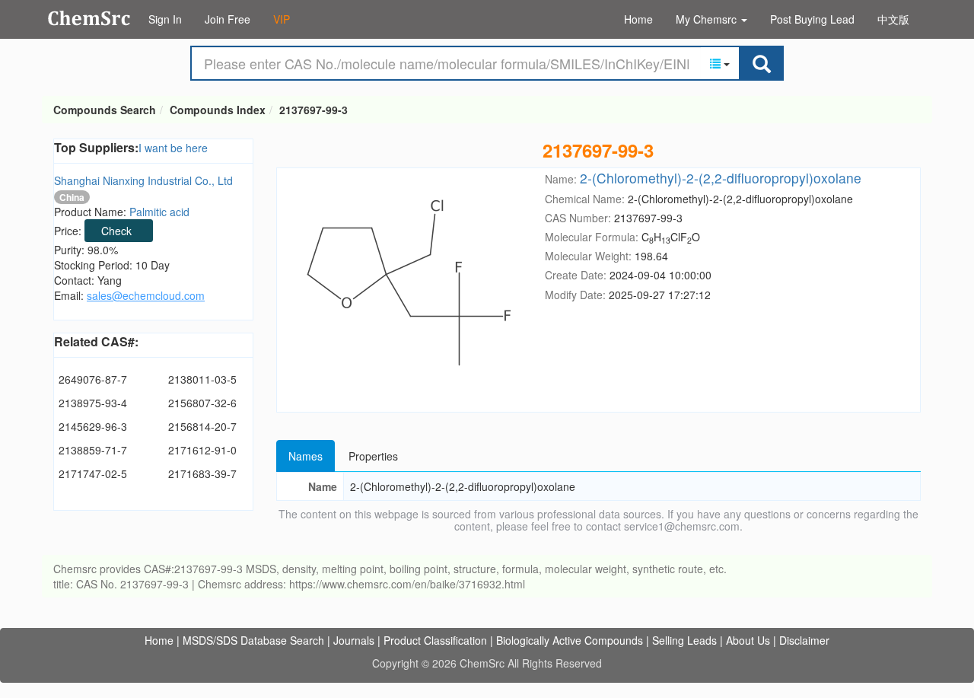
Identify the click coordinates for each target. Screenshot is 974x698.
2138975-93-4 (93, 402)
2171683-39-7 (202, 473)
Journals (353, 640)
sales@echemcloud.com (146, 295)
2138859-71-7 (93, 449)
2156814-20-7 (202, 426)
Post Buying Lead (812, 19)
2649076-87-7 (93, 379)
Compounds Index (218, 109)
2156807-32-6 (202, 402)
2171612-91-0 (202, 449)
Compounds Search (89, 18)
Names (305, 456)
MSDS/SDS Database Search (253, 640)
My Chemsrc (708, 19)
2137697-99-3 (313, 109)
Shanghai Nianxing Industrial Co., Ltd (143, 180)
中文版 (893, 19)
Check (116, 230)
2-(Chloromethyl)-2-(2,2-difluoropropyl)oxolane (720, 177)
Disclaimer (804, 640)
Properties (373, 456)
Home (638, 19)
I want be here (173, 147)
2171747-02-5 (93, 473)
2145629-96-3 (93, 426)
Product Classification (435, 640)
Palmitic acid (159, 211)
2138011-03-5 (202, 379)
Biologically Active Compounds (569, 640)
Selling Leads (684, 640)
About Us (748, 640)
